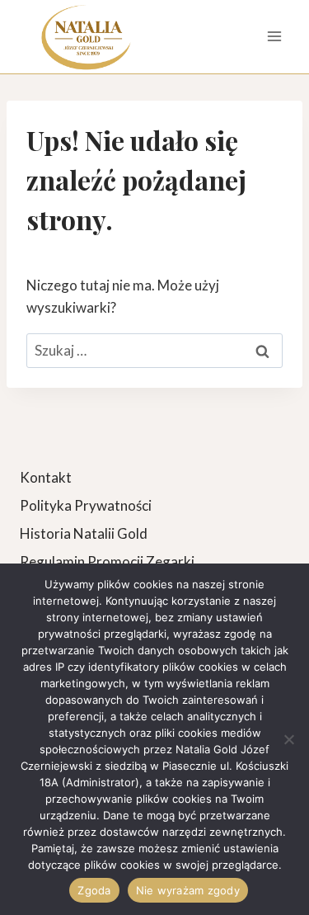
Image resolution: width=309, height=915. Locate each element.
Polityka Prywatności (86, 505)
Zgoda (93, 890)
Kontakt (46, 477)
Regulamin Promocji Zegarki (107, 561)
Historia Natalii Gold (83, 533)
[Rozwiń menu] (274, 37)
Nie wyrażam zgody (188, 890)
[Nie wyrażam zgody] (288, 739)
